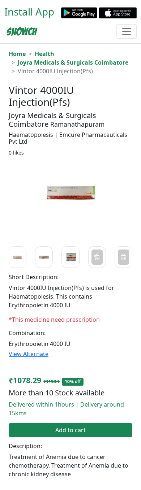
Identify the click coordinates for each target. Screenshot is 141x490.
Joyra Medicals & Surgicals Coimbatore (73, 62)
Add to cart (70, 430)
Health (44, 54)
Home (17, 54)
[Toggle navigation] (126, 31)
